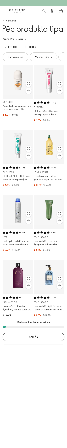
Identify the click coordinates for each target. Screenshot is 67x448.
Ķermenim (11, 20)
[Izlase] (28, 84)
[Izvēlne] (5, 11)
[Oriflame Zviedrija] (17, 10)
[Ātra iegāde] (28, 91)
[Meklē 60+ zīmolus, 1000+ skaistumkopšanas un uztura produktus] (44, 11)
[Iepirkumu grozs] (60, 11)
